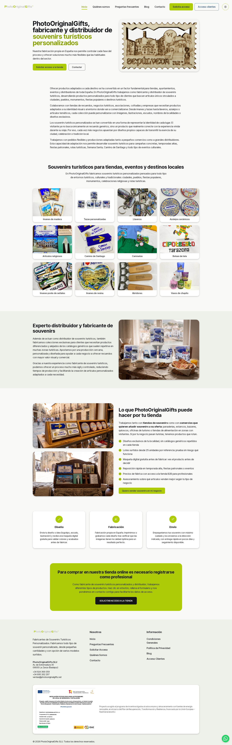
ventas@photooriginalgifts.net (47, 677)
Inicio (84, 6)
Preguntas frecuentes (127, 6)
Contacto (160, 6)
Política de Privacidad (158, 648)
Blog (146, 6)
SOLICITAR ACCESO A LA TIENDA (116, 600)
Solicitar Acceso (99, 649)
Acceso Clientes (156, 658)
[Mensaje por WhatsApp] (225, 738)
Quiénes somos (101, 6)
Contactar (77, 67)
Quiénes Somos (98, 655)
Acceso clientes (206, 6)
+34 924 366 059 (41, 671)
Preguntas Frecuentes (102, 644)
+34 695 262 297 (41, 674)
